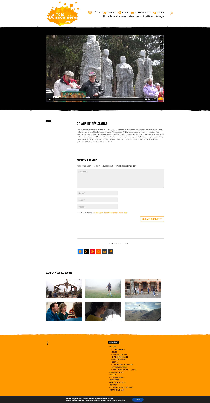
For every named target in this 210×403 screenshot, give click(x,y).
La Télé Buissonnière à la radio (124, 369)
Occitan (115, 362)
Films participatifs (119, 359)
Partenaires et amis (117, 382)
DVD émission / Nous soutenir (121, 387)
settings (122, 400)
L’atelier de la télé (119, 367)
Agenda (113, 375)
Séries (114, 352)
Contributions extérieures (122, 364)
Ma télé (113, 347)
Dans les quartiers (119, 354)
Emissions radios (116, 372)
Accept (138, 400)
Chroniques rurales (120, 357)
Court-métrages (118, 349)
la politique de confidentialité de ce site (110, 213)
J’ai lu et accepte (103, 213)
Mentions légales (117, 390)
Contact (113, 385)
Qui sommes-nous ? (117, 377)
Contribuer (114, 380)
